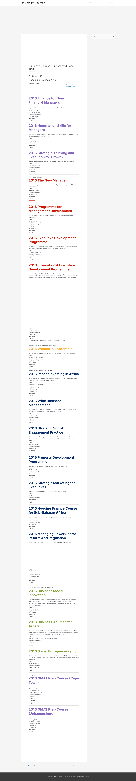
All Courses (98, 3)
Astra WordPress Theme (82, 776)
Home (91, 3)
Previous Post (32, 766)
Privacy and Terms (109, 3)
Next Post (77, 766)
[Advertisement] (68, 19)
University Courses (33, 2)
